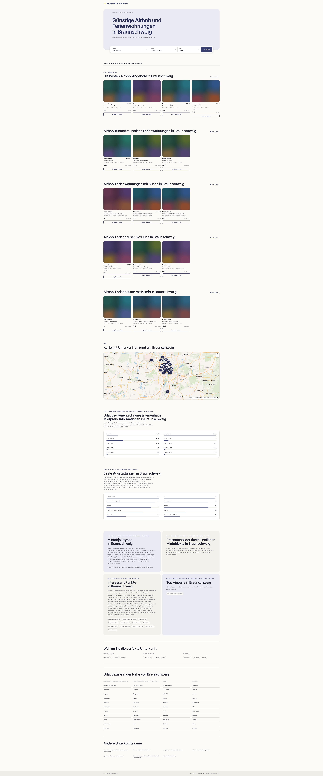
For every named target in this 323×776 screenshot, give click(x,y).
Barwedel (195, 685)
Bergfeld (135, 689)
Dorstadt (165, 702)
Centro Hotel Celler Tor (109, 106)
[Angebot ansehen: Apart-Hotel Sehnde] (206, 91)
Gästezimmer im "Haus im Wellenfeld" (113, 213)
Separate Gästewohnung (110, 321)
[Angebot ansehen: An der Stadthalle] (117, 146)
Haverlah (165, 715)
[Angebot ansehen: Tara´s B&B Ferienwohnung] (147, 146)
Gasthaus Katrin (166, 266)
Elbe (193, 706)
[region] (161, 376)
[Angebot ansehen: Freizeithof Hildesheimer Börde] (176, 307)
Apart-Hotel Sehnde (197, 106)
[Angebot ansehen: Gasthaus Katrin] (176, 252)
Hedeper (194, 715)
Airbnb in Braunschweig (169, 756)
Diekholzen (136, 702)
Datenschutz (193, 773)
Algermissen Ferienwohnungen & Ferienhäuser (146, 681)
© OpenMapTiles (200, 397)
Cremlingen (106, 698)
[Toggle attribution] (218, 398)
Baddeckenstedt (167, 685)
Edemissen (106, 706)
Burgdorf (105, 694)
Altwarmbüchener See (109, 685)
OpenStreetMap (212, 397)
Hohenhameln (107, 724)
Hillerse (194, 719)
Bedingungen (201, 773)
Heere (105, 719)
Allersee (165, 681)
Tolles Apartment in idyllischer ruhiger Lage (145, 321)
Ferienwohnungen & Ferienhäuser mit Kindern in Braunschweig (146, 756)
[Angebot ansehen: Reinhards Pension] (176, 146)
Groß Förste (195, 711)
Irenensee (136, 728)
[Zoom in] (217, 354)
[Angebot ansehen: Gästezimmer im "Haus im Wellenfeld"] (117, 199)
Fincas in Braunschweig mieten (141, 750)
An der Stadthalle (108, 160)
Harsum (105, 715)
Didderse (106, 702)
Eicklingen (136, 706)
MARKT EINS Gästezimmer (110, 266)
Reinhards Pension (167, 160)
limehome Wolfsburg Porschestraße (142, 213)
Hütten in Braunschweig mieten (201, 750)
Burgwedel (136, 694)
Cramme (194, 694)
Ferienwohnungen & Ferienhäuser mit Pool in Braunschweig (115, 750)
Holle (134, 724)
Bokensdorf (166, 689)
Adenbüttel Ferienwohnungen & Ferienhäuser (115, 681)
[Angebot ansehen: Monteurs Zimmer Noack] (147, 91)
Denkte (165, 698)
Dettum (194, 698)
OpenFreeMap (192, 397)
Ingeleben (106, 728)
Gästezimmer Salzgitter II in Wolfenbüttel (173, 213)
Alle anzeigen (215, 77)
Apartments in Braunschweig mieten (113, 756)
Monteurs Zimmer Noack (139, 106)
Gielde (164, 711)
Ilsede (194, 724)
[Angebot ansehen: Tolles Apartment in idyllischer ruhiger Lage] (147, 307)
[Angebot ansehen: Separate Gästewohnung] (117, 307)
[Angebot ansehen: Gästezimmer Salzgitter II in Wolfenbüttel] (176, 199)
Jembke (194, 728)
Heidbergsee (136, 719)
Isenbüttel (165, 728)
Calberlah (165, 694)
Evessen (135, 711)
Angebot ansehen (117, 114)
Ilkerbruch (165, 724)
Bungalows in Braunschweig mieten (172, 750)
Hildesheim (166, 719)
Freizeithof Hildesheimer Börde (170, 321)
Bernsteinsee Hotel (167, 106)
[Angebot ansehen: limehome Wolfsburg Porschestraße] (147, 199)
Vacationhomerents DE (117, 3)
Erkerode (105, 711)
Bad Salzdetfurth (137, 685)
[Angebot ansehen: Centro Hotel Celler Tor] (117, 91)
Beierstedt (106, 689)
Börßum (194, 689)
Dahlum (135, 698)
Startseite (114, 12)
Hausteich (136, 715)
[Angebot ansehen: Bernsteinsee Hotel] (176, 91)
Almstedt (195, 681)
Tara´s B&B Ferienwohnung (140, 160)
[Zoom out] (217, 356)
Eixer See (165, 706)
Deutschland (122, 12)
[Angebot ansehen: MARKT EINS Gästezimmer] (117, 252)
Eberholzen (195, 702)
